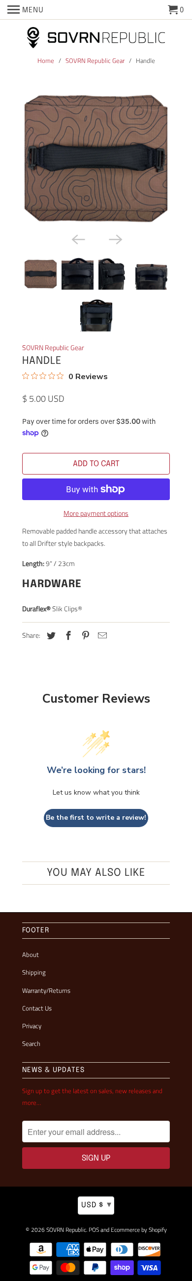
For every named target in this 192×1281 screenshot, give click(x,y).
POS (94, 1229)
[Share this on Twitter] (50, 635)
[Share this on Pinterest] (84, 635)
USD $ (96, 1204)
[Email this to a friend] (101, 635)
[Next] (115, 239)
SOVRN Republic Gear (95, 60)
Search (31, 1043)
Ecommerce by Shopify (139, 1229)
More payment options (96, 513)
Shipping (34, 972)
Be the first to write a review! (96, 817)
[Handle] (96, 157)
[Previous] (77, 239)
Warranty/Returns (46, 990)
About (30, 954)
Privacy (31, 1026)
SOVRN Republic (66, 1229)
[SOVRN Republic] (96, 38)
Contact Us (37, 1008)
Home (45, 60)
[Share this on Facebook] (67, 635)
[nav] (25, 10)
